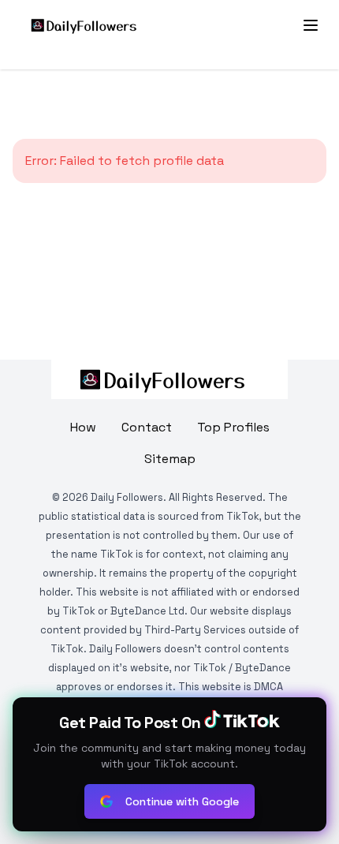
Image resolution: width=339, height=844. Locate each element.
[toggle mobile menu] (310, 25)
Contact (146, 427)
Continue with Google (182, 801)
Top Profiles (233, 427)
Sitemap (170, 458)
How (83, 427)
